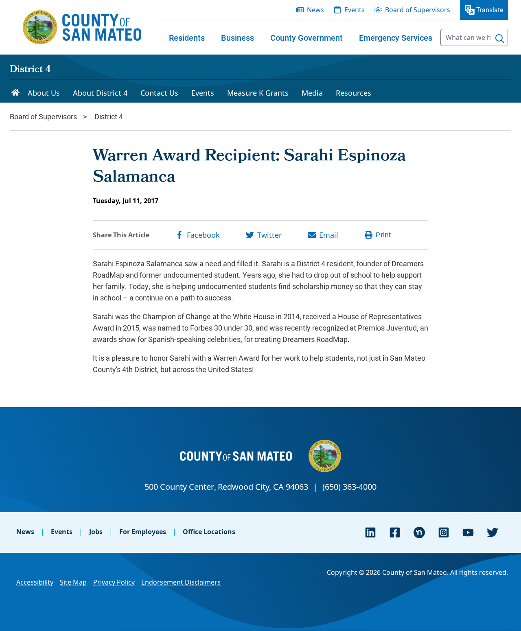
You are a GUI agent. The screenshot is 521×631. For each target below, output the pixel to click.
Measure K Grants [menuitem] (258, 93)
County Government (306, 37)
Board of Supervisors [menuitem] (417, 9)
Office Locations (209, 531)
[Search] (500, 39)
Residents (187, 37)
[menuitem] (187, 37)
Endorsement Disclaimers (181, 582)
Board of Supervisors (43, 116)
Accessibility (34, 582)
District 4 (30, 70)
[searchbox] (474, 37)
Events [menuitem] (354, 9)
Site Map (73, 582)
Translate (489, 9)
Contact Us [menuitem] (159, 93)
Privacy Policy (114, 582)
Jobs (96, 531)
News (25, 531)
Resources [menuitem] (353, 93)
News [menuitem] (315, 9)
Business (237, 37)
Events (61, 531)
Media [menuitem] (312, 93)
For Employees (142, 531)
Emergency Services (395, 37)
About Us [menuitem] (44, 93)
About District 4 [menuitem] (100, 93)
